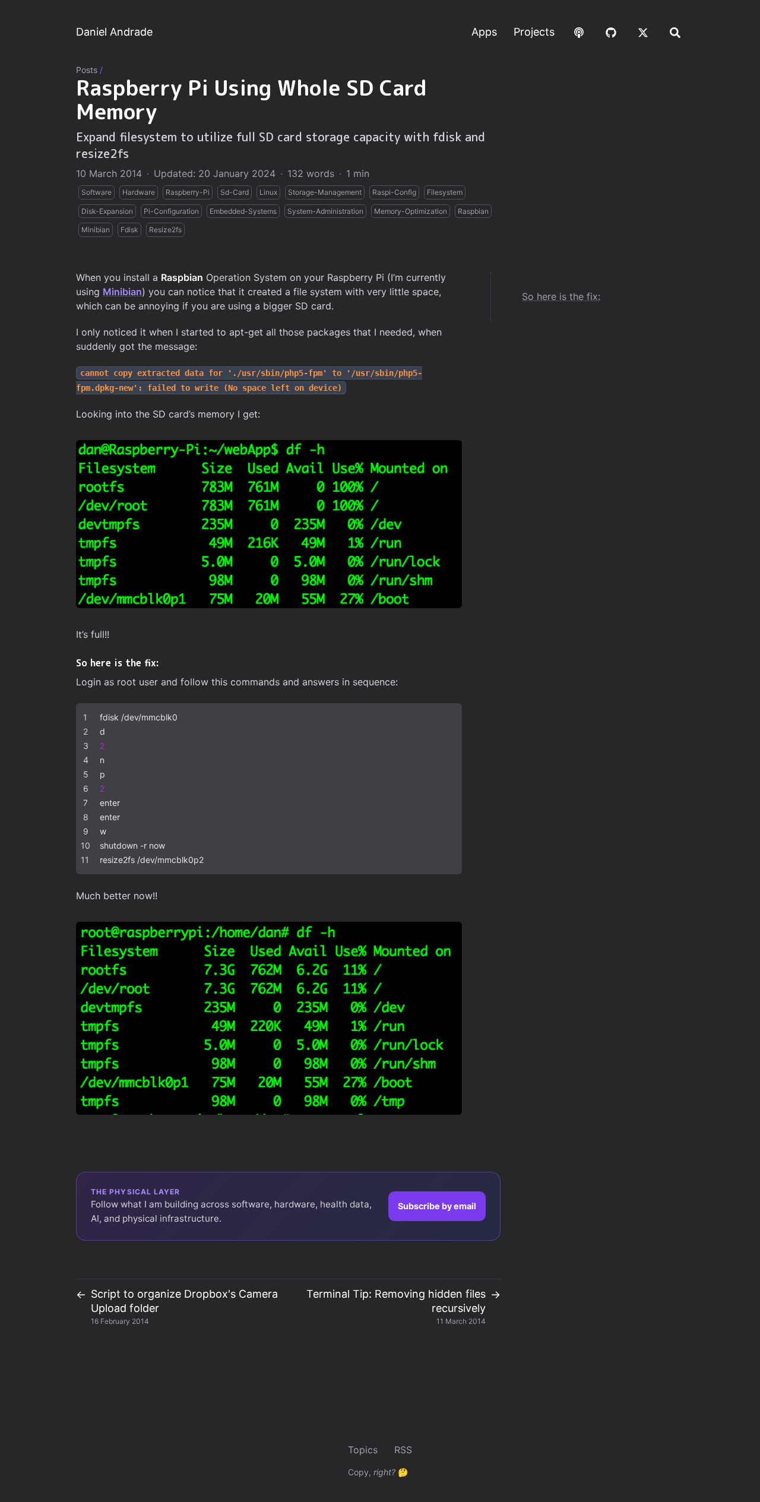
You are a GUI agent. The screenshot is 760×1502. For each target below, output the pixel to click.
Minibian (95, 229)
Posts (86, 70)
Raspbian (473, 211)
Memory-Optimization (410, 211)
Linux (268, 192)
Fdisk (129, 229)
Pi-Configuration (171, 211)
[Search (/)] (675, 32)
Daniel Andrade (114, 32)
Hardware (138, 192)
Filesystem (445, 192)
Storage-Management (325, 192)
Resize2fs (165, 229)
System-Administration (325, 211)
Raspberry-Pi (188, 192)
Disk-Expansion (107, 211)
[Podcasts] (579, 32)
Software (96, 192)
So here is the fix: (561, 296)
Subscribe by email (437, 1206)
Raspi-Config (394, 192)
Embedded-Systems (243, 211)
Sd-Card (234, 192)
